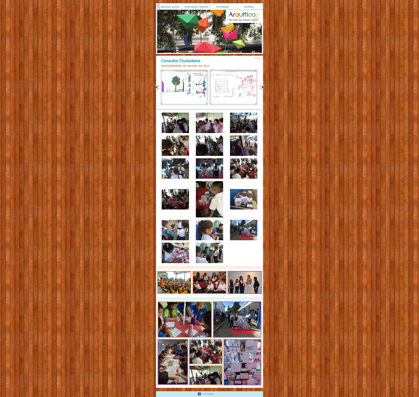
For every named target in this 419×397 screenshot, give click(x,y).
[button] (223, 6)
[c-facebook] (199, 393)
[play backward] (156, 87)
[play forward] (262, 87)
